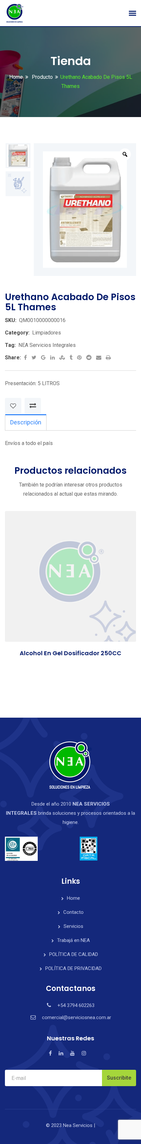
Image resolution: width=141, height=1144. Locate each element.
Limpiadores (46, 333)
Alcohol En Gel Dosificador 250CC (70, 653)
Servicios (73, 926)
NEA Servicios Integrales (47, 345)
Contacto (73, 912)
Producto (41, 77)
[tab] (26, 422)
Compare (33, 406)
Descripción (25, 422)
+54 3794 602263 (75, 1005)
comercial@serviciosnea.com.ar (76, 1017)
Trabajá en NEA (73, 940)
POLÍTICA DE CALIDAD (73, 954)
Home (16, 77)
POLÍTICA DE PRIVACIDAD (73, 968)
